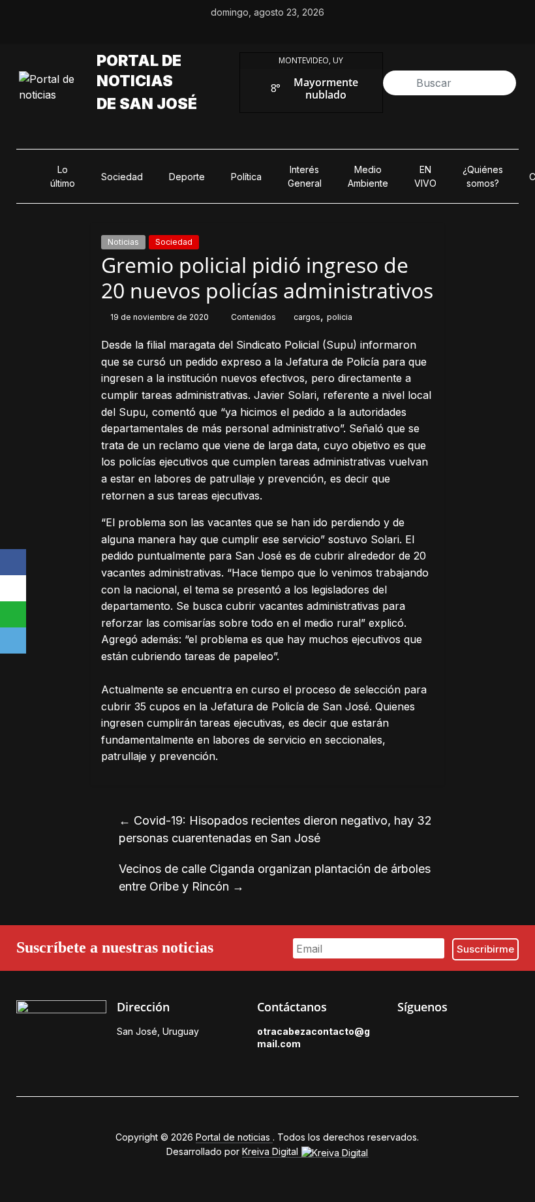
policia (339, 317)
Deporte (187, 176)
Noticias (123, 242)
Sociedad (122, 176)
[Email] (13, 640)
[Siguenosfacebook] (222, 32)
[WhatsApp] (13, 614)
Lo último (62, 176)
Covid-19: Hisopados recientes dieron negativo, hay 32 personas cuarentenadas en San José (275, 829)
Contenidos (254, 317)
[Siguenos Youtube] (493, 1034)
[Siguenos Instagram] (463, 1034)
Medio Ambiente (368, 176)
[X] (13, 588)
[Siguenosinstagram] (282, 32)
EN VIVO (425, 176)
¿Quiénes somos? (483, 176)
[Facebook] (13, 562)
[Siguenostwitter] (252, 32)
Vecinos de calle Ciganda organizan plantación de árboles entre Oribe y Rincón (275, 877)
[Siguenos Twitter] (433, 1034)
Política (246, 176)
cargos (307, 317)
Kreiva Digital (271, 1151)
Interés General (305, 176)
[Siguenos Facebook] (403, 1034)
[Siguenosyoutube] (312, 32)
